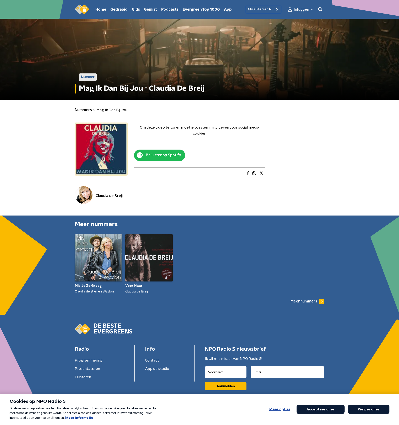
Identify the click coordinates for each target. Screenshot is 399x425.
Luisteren (83, 377)
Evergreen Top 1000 (201, 9)
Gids (136, 9)
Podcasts (170, 9)
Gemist (150, 9)
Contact (152, 360)
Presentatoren (87, 369)
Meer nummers (304, 301)
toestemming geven (212, 127)
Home (100, 9)
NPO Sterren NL (260, 9)
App (228, 9)
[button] (320, 9)
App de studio (157, 369)
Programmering (88, 360)
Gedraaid (119, 9)
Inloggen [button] (301, 9)
